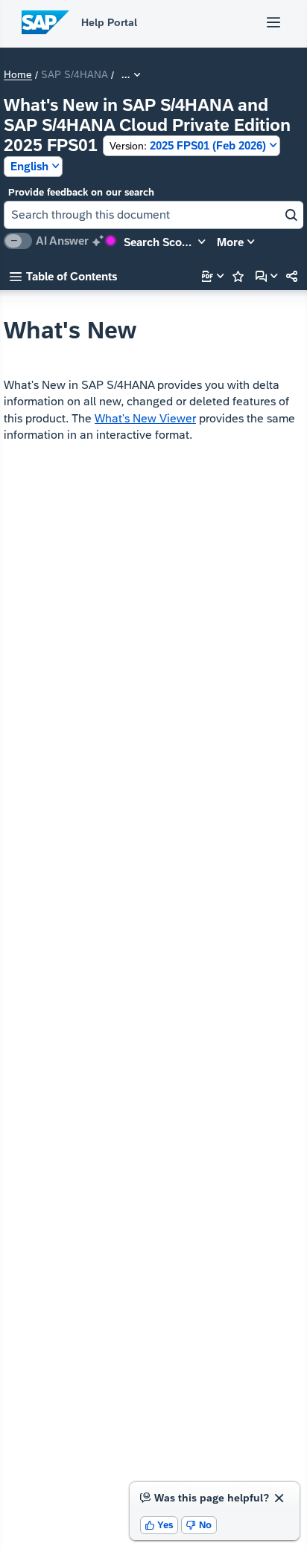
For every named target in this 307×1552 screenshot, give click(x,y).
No (199, 1524)
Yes (159, 1524)
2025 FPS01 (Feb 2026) (188, 145)
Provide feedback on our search (81, 192)
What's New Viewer (145, 418)
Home (18, 75)
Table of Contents (63, 276)
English (29, 166)
